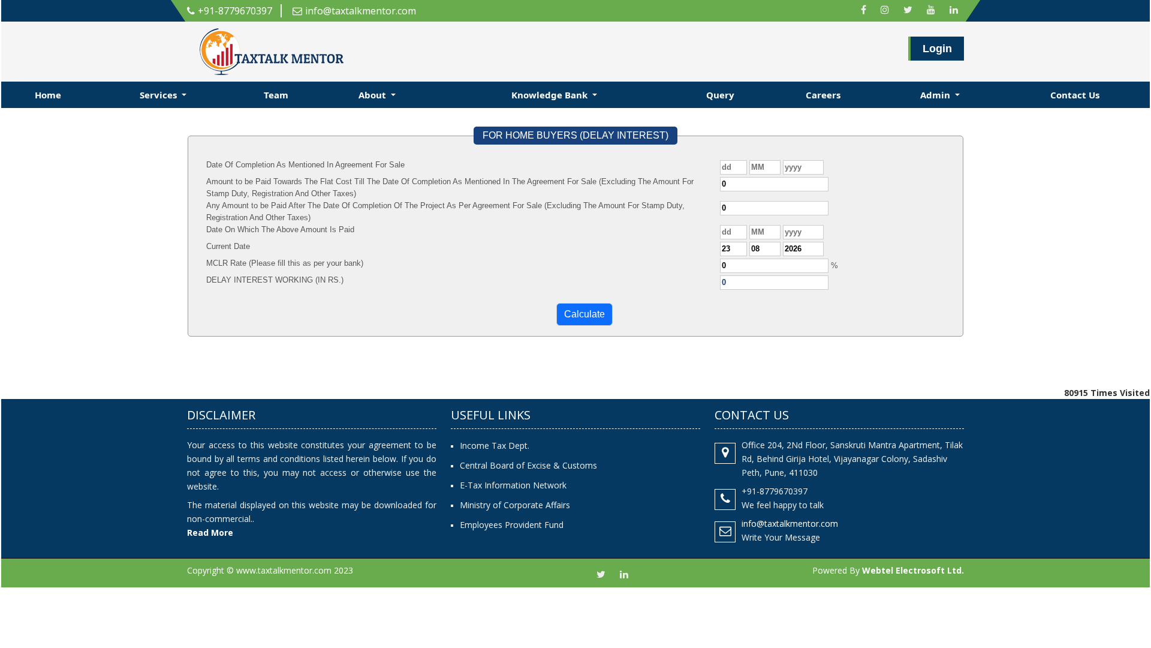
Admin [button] (936, 95)
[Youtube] (931, 11)
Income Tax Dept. (494, 445)
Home (48, 95)
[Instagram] (885, 11)
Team (276, 95)
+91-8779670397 (235, 10)
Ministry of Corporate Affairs (515, 505)
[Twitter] (907, 11)
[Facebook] (863, 11)
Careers (823, 95)
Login (937, 49)
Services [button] (159, 95)
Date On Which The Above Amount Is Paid (280, 229)
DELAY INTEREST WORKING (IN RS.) (275, 279)
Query (720, 95)
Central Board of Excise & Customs (528, 465)
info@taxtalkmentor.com (360, 10)
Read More (210, 532)
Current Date (228, 246)
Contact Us (1074, 95)
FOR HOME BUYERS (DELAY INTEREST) (575, 135)
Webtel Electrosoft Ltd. (913, 570)
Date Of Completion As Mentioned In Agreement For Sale (305, 164)
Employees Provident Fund (512, 524)
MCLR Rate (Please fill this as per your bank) (284, 263)
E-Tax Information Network (513, 485)
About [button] (373, 95)
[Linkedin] (954, 11)
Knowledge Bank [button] (550, 95)
